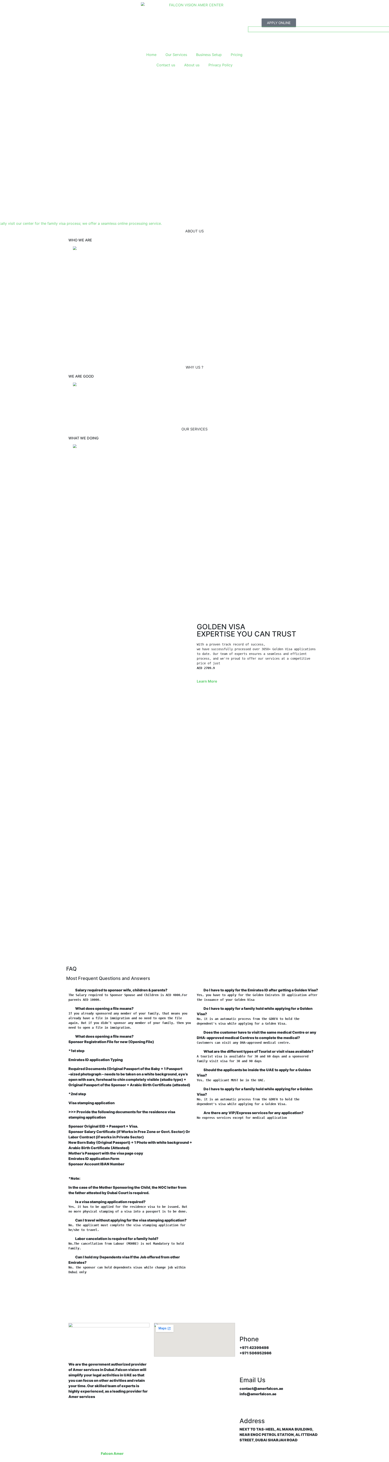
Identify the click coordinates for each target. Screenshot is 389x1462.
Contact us (165, 65)
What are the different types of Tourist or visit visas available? (259, 1051)
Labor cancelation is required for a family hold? (116, 1238)
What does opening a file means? (104, 1008)
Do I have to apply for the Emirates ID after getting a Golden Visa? (261, 990)
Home (151, 54)
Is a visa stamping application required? (110, 1201)
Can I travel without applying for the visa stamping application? (131, 1220)
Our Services (176, 54)
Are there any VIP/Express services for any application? (254, 1112)
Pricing (236, 54)
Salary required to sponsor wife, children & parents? (121, 990)
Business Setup (209, 54)
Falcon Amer (112, 1453)
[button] (130, 990)
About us (191, 65)
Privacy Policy (220, 65)
